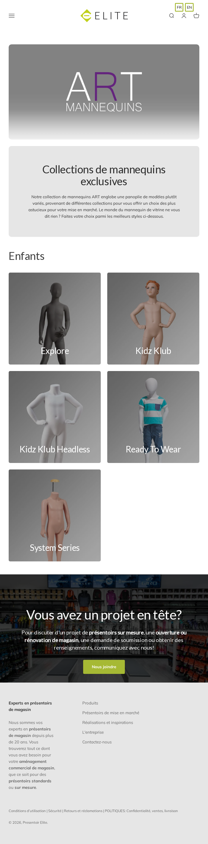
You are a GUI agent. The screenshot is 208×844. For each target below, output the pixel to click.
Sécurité (54, 811)
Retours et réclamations (83, 811)
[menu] (184, 7)
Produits (90, 703)
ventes (157, 811)
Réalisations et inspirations (107, 722)
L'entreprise (93, 732)
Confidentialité (138, 811)
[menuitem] (179, 7)
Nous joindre (104, 666)
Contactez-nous (97, 741)
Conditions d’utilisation (27, 811)
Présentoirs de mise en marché (110, 712)
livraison (171, 811)
